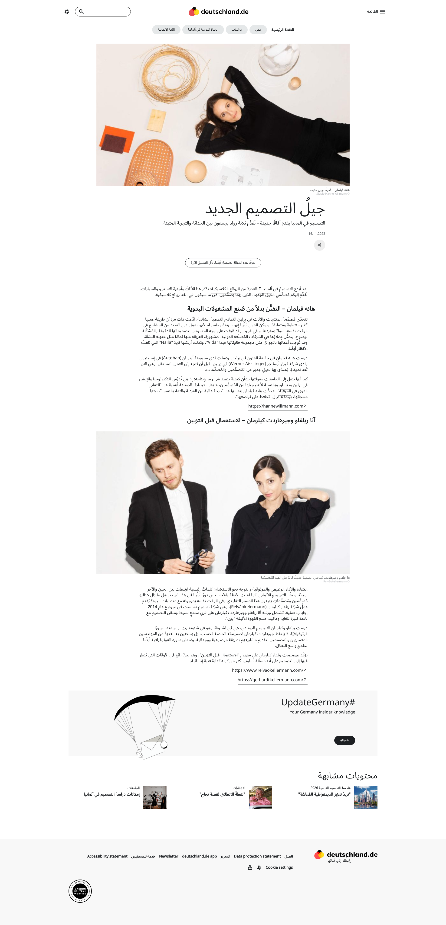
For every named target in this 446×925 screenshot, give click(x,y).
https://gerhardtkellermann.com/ (270, 679)
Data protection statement (257, 856)
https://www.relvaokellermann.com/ (267, 670)
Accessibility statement (107, 856)
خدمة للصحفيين (143, 856)
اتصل (289, 856)
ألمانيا (267, 288)
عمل (258, 29)
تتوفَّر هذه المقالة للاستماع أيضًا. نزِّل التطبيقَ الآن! (223, 262)
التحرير (225, 856)
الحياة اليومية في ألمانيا (203, 29)
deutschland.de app (199, 856)
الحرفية (285, 390)
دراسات (237, 29)
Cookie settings (279, 867)
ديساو (285, 384)
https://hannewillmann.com (275, 406)
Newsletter (168, 856)
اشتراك (344, 740)
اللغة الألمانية (166, 29)
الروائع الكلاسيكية (225, 288)
